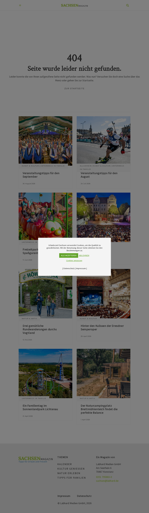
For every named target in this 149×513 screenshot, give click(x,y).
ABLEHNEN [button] (84, 255)
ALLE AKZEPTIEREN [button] (68, 255)
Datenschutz (68, 268)
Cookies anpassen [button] (74, 260)
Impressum (81, 268)
